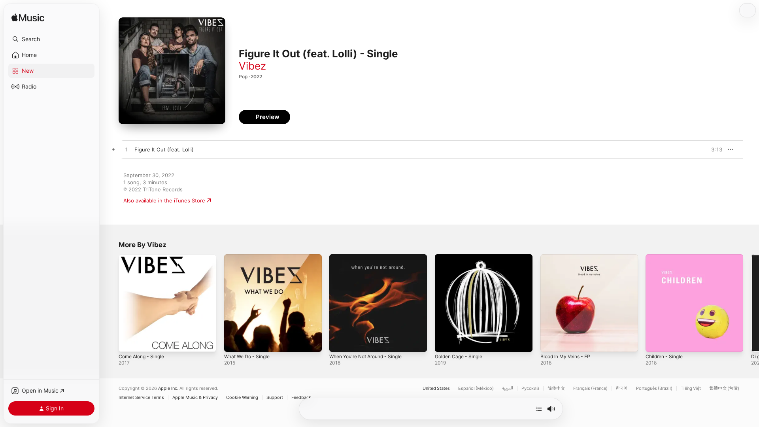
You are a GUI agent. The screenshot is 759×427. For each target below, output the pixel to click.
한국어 (622, 388)
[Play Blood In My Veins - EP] (550, 342)
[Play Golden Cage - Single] (445, 342)
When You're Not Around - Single (370, 257)
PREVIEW (713, 149)
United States (436, 388)
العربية (507, 388)
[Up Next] (539, 408)
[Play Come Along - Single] (128, 342)
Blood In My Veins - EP (568, 257)
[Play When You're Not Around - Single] (339, 342)
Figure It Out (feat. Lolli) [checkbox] (164, 149)
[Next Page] (751, 303)
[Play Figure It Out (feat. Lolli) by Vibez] (126, 149)
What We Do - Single (249, 257)
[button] (51, 39)
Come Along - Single (144, 257)
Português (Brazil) (654, 388)
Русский (530, 388)
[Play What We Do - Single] (234, 342)
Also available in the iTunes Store (164, 200)
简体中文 (556, 388)
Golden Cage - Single (461, 257)
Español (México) (476, 388)
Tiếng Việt (691, 388)
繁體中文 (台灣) (724, 388)
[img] (27, 18)
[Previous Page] (110, 303)
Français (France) (590, 388)
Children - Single (666, 257)
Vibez (252, 66)
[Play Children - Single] (655, 342)
